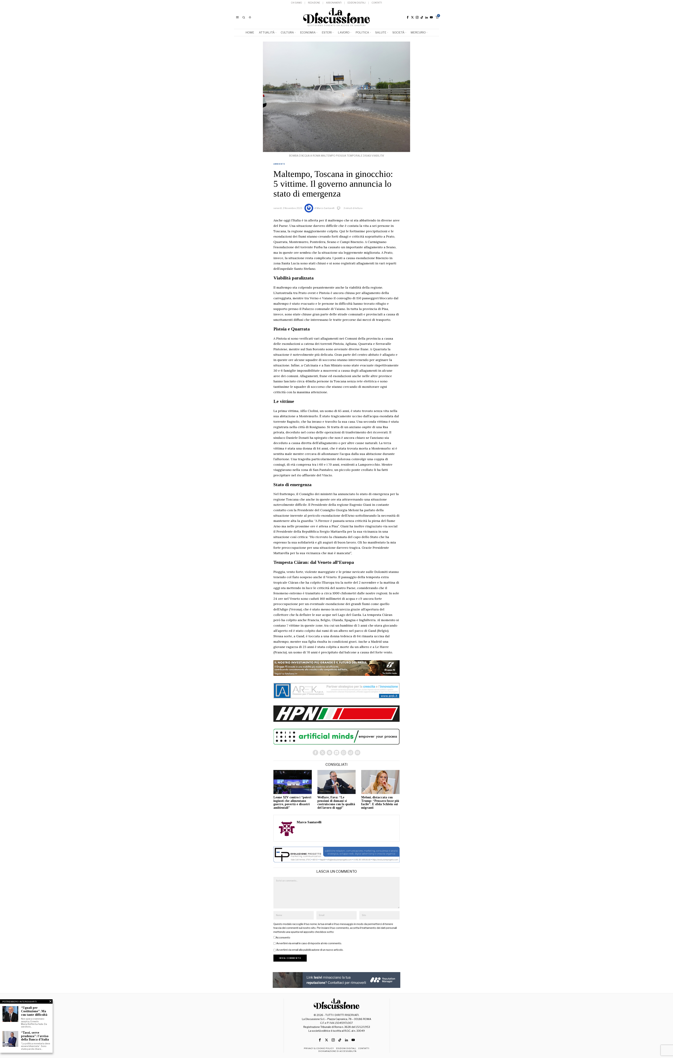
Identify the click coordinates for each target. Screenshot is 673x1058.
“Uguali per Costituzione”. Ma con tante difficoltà (34, 1011)
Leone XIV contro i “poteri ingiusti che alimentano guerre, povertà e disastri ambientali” (292, 802)
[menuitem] (296, 3)
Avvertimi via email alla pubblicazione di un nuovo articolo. (309, 949)
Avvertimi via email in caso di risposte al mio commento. (309, 943)
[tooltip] (408, 17)
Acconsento (283, 937)
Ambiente (279, 164)
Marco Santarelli (325, 208)
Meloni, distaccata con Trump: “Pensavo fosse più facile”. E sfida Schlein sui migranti (380, 802)
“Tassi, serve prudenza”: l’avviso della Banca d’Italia (35, 1036)
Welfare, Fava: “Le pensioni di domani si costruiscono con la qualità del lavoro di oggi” (336, 802)
